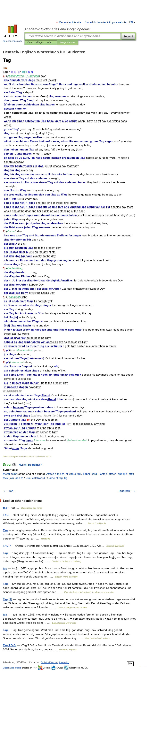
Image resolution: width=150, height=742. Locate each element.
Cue (28, 477)
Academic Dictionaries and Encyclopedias (57, 29)
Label (86, 473)
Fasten (102, 473)
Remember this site (70, 22)
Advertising (64, 662)
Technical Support (49, 662)
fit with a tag (73, 473)
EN (131, 22)
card (94, 473)
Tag (5, 530)
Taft (11, 490)
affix (131, 473)
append (122, 473)
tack (5, 477)
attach (112, 473)
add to (19, 477)
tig (65, 477)
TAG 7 (7, 545)
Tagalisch (124, 490)
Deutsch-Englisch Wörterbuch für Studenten (40, 42)
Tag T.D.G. (9, 645)
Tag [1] (7, 599)
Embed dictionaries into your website (105, 22)
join (12, 477)
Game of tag (55, 477)
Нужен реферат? (30, 464)
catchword (38, 477)
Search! (128, 36)
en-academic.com (12, 41)
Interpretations (67, 42)
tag (5, 507)
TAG (6, 514)
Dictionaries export (12, 668)
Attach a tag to (55, 473)
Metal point (10, 473)
